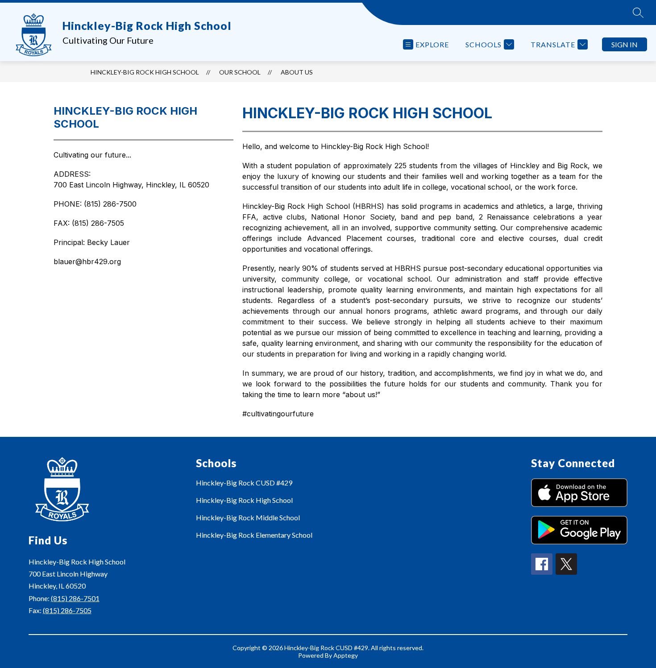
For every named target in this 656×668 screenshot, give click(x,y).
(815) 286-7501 (75, 598)
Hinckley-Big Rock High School (145, 72)
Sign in (624, 44)
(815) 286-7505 (67, 610)
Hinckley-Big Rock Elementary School (254, 535)
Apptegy (345, 655)
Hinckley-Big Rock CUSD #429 (244, 482)
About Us (297, 72)
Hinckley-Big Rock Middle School (248, 517)
